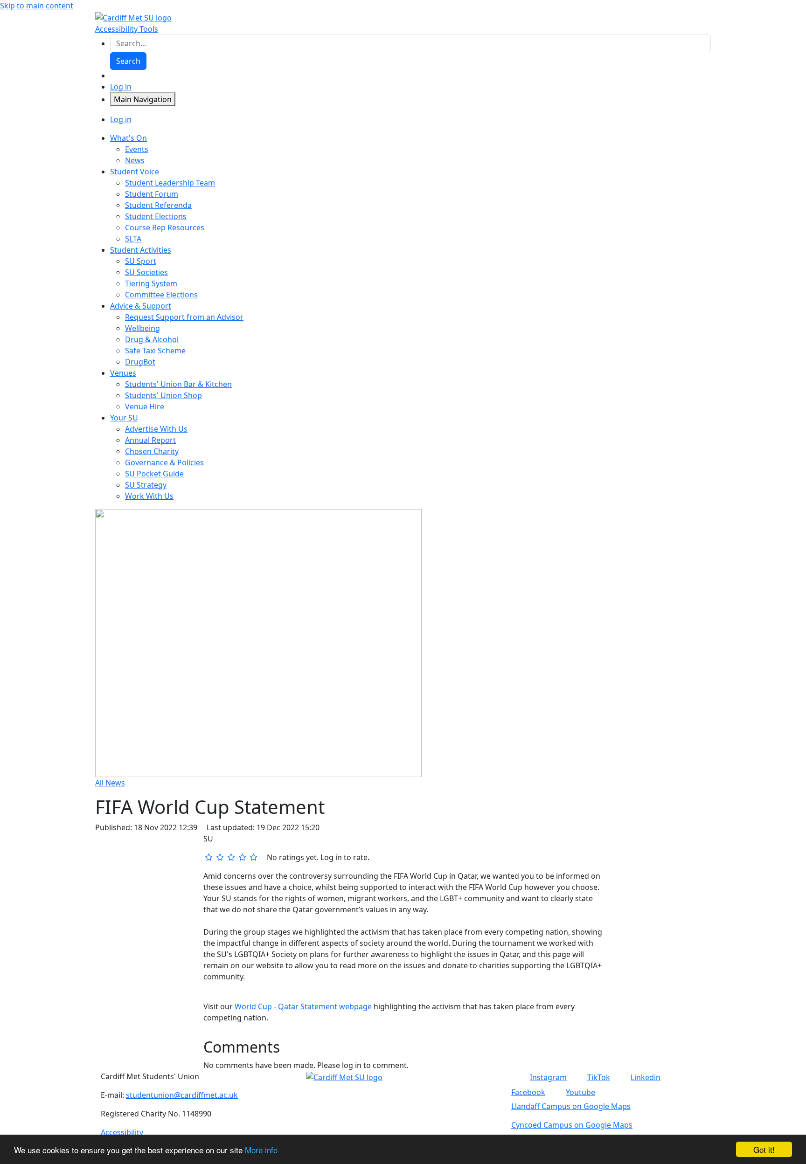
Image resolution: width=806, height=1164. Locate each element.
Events (136, 149)
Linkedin (645, 1077)
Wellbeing (142, 328)
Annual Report (150, 440)
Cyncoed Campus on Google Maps (571, 1125)
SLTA (133, 239)
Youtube (580, 1092)
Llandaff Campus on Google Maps (571, 1106)
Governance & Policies (164, 462)
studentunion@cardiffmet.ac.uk (182, 1095)
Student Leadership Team (170, 183)
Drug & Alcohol (152, 339)
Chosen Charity (152, 451)
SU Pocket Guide (154, 473)
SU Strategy (146, 485)
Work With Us (149, 496)
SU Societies (146, 272)
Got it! (764, 1149)
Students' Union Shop (163, 395)
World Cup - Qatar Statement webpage (303, 1006)
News (135, 160)
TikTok (598, 1077)
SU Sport (140, 261)
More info (261, 1150)
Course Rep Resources (164, 227)
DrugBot (140, 362)
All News (110, 783)
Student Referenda (158, 205)
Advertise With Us (156, 429)
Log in (121, 87)
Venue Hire (144, 406)
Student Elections (156, 216)
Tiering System (151, 283)
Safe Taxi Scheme (155, 350)
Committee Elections (161, 294)
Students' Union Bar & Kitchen (178, 384)
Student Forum (151, 194)
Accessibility (122, 1132)
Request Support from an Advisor (184, 317)
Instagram (548, 1077)
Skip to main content (36, 5)
